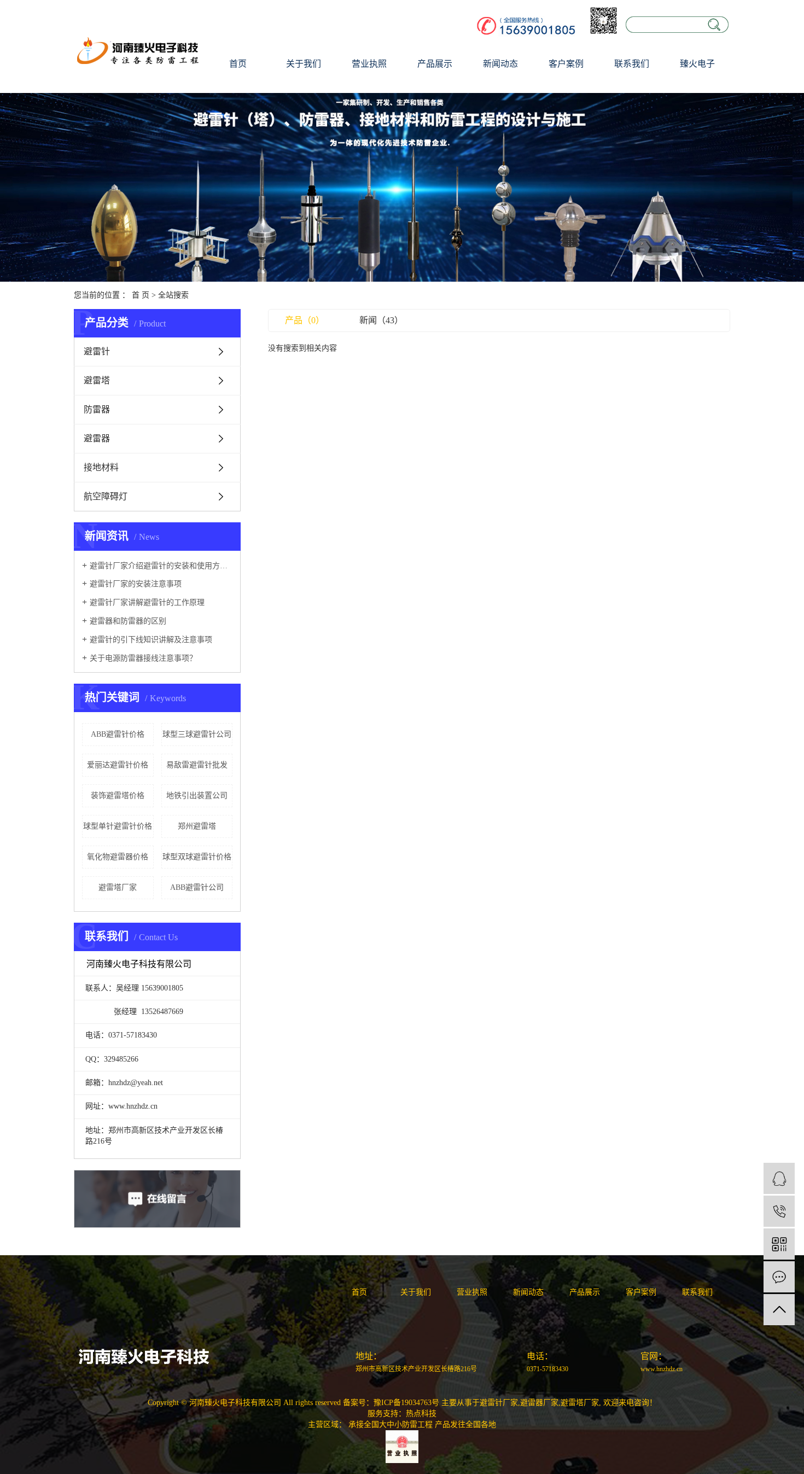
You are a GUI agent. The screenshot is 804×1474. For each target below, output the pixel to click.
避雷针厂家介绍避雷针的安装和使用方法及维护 (161, 566)
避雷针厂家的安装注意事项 (136, 584)
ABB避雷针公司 (197, 887)
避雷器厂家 (539, 1403)
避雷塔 (97, 380)
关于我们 (303, 63)
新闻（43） (381, 320)
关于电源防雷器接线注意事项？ (143, 658)
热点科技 (421, 1413)
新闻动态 (500, 63)
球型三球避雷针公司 (196, 734)
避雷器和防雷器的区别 (128, 621)
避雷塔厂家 (117, 887)
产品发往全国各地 (465, 1424)
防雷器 (97, 409)
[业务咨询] (779, 1178)
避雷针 (97, 351)
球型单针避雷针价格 (117, 826)
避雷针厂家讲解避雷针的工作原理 (147, 602)
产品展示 (434, 63)
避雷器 (97, 438)
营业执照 (369, 63)
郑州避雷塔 (197, 826)
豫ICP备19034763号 (406, 1403)
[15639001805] (779, 1211)
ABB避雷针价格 (117, 734)
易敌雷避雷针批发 (197, 765)
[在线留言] (779, 1276)
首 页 (140, 295)
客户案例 (566, 63)
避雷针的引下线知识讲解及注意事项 (151, 640)
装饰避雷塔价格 (117, 795)
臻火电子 (697, 63)
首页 (238, 63)
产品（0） (304, 320)
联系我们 (631, 63)
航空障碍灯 (105, 496)
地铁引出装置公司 (197, 795)
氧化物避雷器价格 (117, 857)
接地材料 (101, 467)
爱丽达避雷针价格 (117, 765)
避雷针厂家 (499, 1403)
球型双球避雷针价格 (196, 857)
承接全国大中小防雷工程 (390, 1424)
